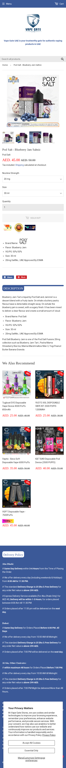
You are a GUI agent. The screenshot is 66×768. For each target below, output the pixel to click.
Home (5, 65)
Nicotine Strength (10, 173)
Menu (9, 3)
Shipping (19, 165)
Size (4, 187)
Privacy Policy (49, 735)
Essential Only (31, 750)
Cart (61, 4)
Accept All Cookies (32, 743)
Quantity (6, 201)
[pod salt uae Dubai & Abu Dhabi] (23, 243)
